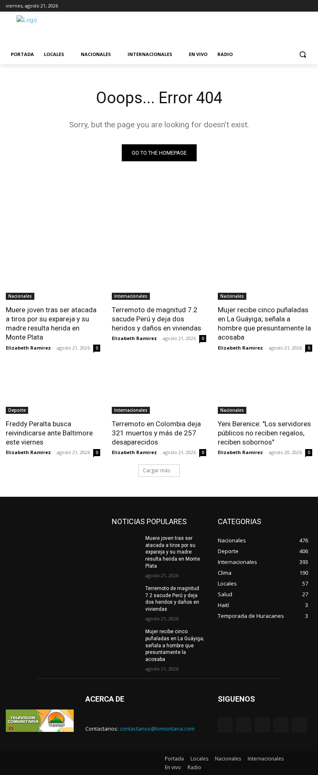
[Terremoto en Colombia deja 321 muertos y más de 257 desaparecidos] (159, 390)
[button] (302, 54)
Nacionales (20, 296)
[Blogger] (225, 725)
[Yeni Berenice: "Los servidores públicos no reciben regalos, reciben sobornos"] (265, 390)
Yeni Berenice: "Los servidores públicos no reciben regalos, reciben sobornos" (264, 433)
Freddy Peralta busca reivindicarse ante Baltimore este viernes (49, 433)
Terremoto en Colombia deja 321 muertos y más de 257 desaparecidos (156, 433)
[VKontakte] (299, 725)
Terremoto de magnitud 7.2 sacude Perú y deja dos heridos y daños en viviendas (156, 319)
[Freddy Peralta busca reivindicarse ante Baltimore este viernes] (53, 390)
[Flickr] (262, 725)
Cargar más (156, 470)
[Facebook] (243, 725)
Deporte (17, 410)
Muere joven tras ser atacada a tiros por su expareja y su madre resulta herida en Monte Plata (51, 323)
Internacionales (130, 296)
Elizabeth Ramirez (28, 348)
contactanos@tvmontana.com (157, 728)
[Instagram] (281, 725)
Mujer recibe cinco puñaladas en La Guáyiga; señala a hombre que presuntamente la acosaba (264, 323)
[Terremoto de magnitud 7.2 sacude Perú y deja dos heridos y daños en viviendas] (159, 276)
